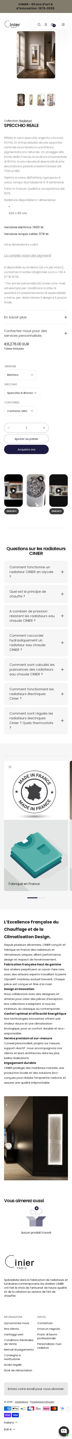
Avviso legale (13, 1365)
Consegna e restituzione (12, 1357)
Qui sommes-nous (16, 1323)
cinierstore (21, 1402)
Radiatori (25, 121)
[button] (36, 317)
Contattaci (45, 1323)
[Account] (45, 24)
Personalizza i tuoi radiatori (49, 1346)
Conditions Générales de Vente (18, 1342)
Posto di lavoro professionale (47, 1336)
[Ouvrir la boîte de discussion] (64, 1431)
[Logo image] (12, 24)
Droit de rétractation (18, 1370)
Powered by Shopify (42, 1402)
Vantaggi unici (13, 1334)
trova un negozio (48, 1329)
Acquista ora (26, 449)
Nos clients (11, 1329)
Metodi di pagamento (19, 1349)
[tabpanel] (22, 101)
